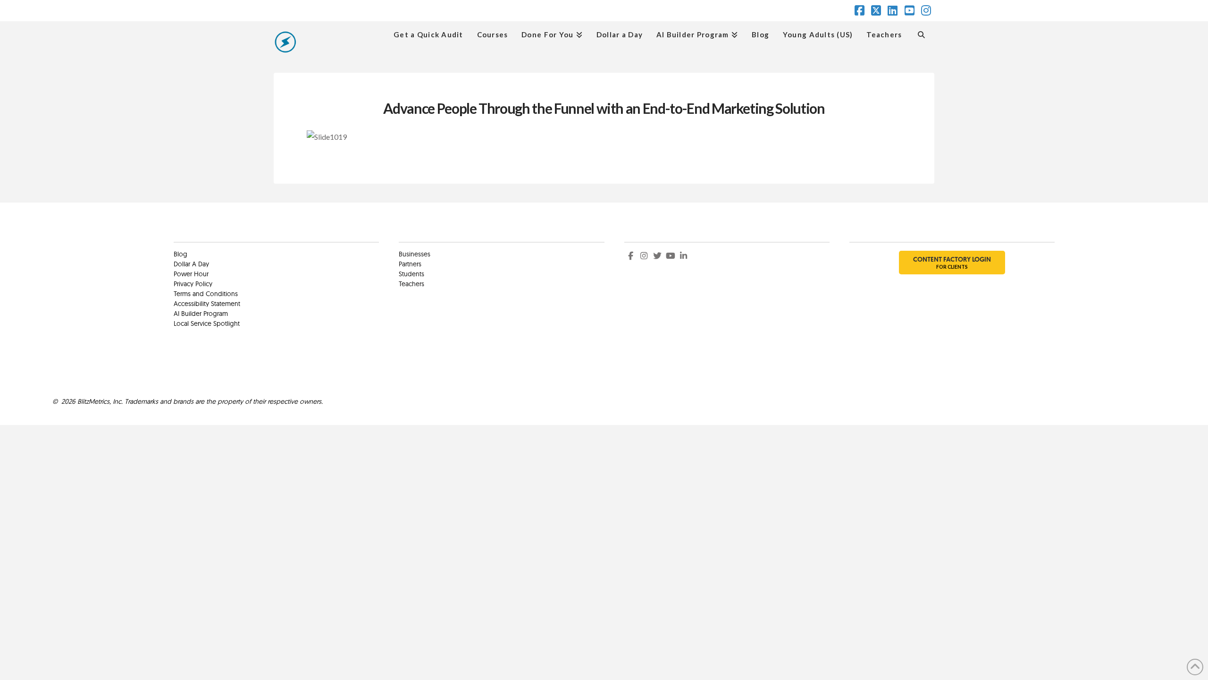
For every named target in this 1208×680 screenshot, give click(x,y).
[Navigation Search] (921, 33)
